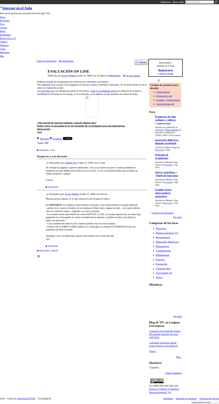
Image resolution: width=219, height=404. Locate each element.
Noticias (160, 259)
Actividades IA (164, 272)
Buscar (216, 2)
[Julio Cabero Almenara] (167, 308)
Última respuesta (171, 130)
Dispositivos (162, 246)
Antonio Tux (71, 163)
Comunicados (163, 268)
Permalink (47, 163)
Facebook (57, 139)
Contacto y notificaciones (168, 100)
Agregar (143, 62)
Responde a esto (46, 150)
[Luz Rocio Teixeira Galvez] (152, 308)
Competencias (163, 250)
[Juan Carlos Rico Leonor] (167, 300)
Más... (179, 357)
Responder (52, 187)
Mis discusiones (66, 61)
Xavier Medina (68, 75)
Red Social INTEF (26, 398)
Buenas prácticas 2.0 (167, 232)
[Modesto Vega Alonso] (152, 300)
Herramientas (163, 237)
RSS (38, 256)
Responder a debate (47, 250)
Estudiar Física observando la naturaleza (163, 193)
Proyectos (159, 130)
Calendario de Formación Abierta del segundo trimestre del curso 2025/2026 (164, 334)
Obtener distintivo (173, 373)
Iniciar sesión (178, 2)
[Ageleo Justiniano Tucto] (160, 292)
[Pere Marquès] (160, 308)
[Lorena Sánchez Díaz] (160, 300)
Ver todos (177, 217)
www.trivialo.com (45, 91)
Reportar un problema (186, 398)
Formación (161, 264)
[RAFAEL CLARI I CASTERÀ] (167, 292)
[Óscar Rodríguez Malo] (175, 292)
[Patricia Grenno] (175, 308)
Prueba (152, 351)
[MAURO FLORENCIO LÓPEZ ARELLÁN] (152, 292)
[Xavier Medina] (41, 77)
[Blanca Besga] (175, 300)
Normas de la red (164, 96)
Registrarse (166, 2)
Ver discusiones (133, 76)
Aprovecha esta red (165, 104)
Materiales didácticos (167, 241)
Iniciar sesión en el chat (201, 402)
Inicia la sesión (166, 73)
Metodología (115, 75)
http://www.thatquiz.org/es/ (104, 91)
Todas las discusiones (46, 61)
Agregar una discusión (162, 213)
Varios (159, 277)
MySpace (44, 139)
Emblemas (168, 398)
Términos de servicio (209, 398)
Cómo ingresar (163, 92)
